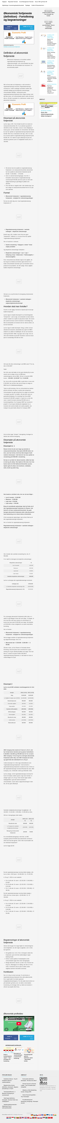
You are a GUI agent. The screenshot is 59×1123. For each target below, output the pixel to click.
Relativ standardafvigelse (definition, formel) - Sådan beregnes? (51, 78)
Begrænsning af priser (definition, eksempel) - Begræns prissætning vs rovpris (10, 1087)
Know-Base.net (5, 1114)
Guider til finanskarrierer (38, 5)
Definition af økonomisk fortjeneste (12, 46)
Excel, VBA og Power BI (41, 1)
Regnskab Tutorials (13, 1)
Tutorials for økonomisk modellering (50, 36)
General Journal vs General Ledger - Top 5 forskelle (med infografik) (28, 1085)
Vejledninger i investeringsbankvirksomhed (13, 5)
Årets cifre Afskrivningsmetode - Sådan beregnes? (47, 114)
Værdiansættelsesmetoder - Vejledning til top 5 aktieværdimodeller (9, 1106)
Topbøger (27, 5)
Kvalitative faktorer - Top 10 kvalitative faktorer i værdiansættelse (9, 1080)
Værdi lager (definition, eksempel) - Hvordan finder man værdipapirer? (10, 1100)
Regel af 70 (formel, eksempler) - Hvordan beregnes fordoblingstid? (51, 42)
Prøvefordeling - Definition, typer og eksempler (51, 67)
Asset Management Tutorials (26, 1)
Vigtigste (4, 1)
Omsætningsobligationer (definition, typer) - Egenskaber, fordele (28, 1058)
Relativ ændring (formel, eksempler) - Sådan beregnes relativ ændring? (51, 55)
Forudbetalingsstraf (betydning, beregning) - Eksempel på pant (29, 1101)
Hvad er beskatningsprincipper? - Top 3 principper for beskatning (8, 1058)
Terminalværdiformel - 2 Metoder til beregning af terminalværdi (8, 1093)
